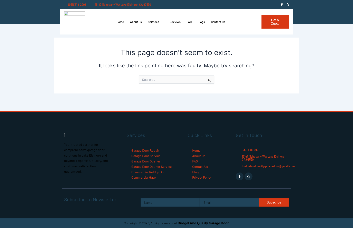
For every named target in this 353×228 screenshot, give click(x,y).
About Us (136, 22)
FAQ (189, 22)
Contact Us (218, 22)
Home (120, 22)
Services (153, 22)
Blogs (201, 22)
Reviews (175, 22)
